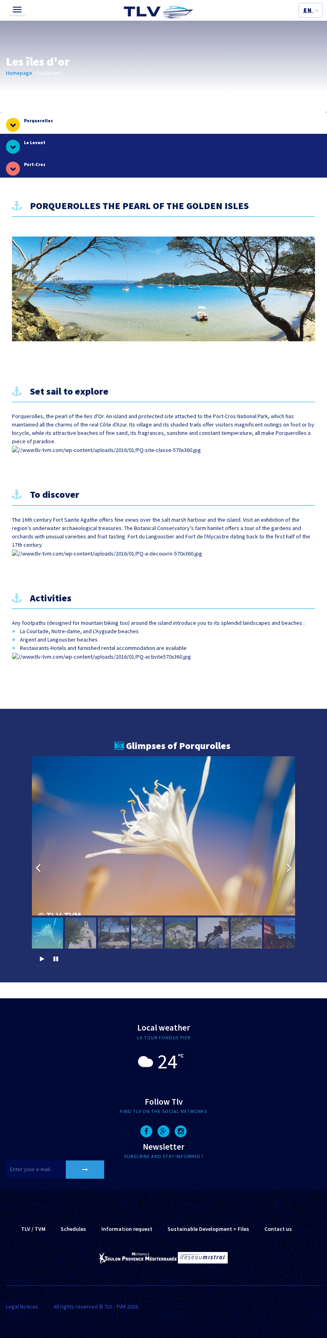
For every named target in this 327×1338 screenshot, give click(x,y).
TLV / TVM (33, 1228)
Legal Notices (22, 1306)
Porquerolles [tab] (38, 120)
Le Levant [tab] (34, 142)
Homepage (19, 72)
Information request (126, 1228)
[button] (311, 10)
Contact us (278, 1228)
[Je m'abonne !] (85, 1169)
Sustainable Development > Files (208, 1228)
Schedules (73, 1228)
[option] (163, 835)
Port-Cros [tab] (34, 164)
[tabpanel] (163, 580)
